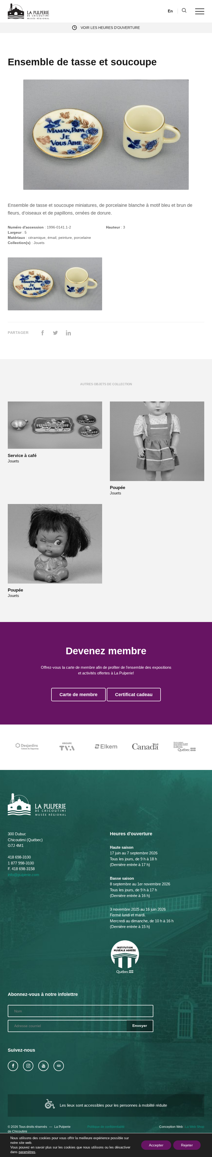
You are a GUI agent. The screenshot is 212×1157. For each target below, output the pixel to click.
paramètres (27, 1152)
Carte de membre (78, 694)
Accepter (156, 1145)
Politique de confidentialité (106, 1127)
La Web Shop (194, 1127)
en (170, 11)
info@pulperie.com (23, 874)
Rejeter (187, 1145)
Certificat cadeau (134, 694)
